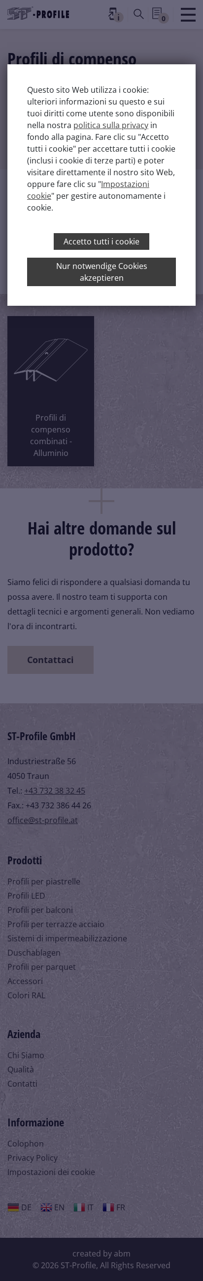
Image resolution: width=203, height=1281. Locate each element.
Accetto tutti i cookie (101, 241)
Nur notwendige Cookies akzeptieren (101, 272)
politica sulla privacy (110, 125)
